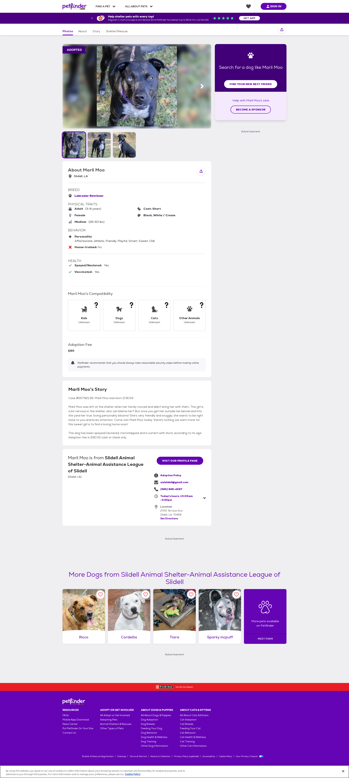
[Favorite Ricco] (100, 594)
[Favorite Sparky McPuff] (236, 594)
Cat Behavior (188, 732)
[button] (74, 145)
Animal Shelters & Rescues (115, 724)
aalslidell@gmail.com (174, 482)
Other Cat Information (193, 745)
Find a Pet (103, 6)
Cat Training (187, 741)
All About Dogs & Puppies (156, 715)
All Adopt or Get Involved (115, 715)
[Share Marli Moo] (281, 29)
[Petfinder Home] (75, 6)
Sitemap (121, 756)
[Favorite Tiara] (191, 594)
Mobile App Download (76, 719)
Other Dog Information (154, 745)
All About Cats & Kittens (194, 715)
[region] (174, 771)
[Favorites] (248, 6)
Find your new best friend (251, 84)
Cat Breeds (186, 724)
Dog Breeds (148, 724)
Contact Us (69, 732)
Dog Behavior (149, 732)
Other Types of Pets (112, 728)
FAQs (66, 715)
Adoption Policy (170, 475)
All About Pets (136, 6)
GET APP (249, 18)
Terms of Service (138, 756)
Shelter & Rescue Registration (98, 756)
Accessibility (208, 756)
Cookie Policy (225, 756)
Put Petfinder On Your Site (78, 728)
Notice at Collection (160, 756)
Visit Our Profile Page (180, 460)
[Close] (343, 771)
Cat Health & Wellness (193, 737)
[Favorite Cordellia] (145, 594)
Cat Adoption (188, 719)
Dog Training (148, 741)
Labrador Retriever (89, 196)
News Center (70, 724)
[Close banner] (92, 18)
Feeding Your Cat (190, 728)
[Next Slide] (202, 86)
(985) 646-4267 (171, 489)
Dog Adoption (149, 719)
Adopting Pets (108, 719)
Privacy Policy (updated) (186, 756)
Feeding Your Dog (151, 728)
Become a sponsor (251, 109)
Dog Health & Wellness (154, 737)
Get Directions (169, 518)
